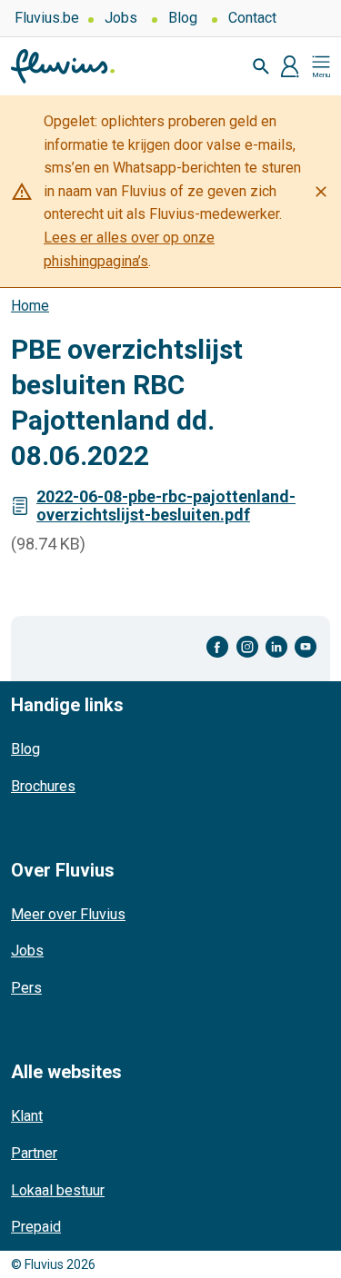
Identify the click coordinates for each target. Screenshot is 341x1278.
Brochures (43, 786)
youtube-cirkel (305, 647)
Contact (252, 17)
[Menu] (321, 66)
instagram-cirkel (247, 647)
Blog (182, 17)
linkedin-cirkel (276, 647)
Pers (26, 987)
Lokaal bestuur (58, 1190)
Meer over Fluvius (68, 914)
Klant (27, 1115)
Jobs (121, 17)
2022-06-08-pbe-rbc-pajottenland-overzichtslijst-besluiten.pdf (166, 505)
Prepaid (36, 1226)
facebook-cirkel (217, 647)
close (321, 192)
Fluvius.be (47, 17)
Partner (34, 1153)
